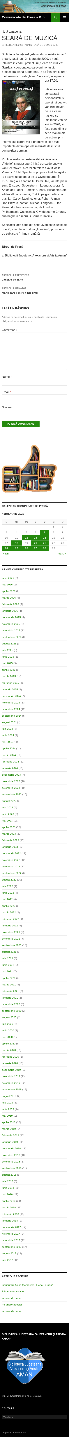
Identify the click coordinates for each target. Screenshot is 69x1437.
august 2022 (9, 879)
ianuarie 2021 (10, 997)
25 (16, 548)
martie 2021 (9, 984)
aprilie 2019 (8, 1122)
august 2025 (9, 643)
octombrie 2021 (11, 938)
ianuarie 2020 (10, 1063)
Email (6, 392)
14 (44, 537)
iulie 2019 (7, 1102)
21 (44, 543)
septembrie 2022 (12, 873)
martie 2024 (9, 755)
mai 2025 (7, 663)
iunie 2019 (8, 1109)
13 (35, 537)
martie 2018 (9, 1207)
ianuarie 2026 (10, 610)
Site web (7, 407)
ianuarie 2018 (10, 1220)
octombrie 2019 (11, 1082)
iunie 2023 (8, 814)
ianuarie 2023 (10, 846)
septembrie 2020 (12, 1010)
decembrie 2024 (11, 696)
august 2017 (9, 1253)
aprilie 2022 (8, 905)
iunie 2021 (8, 964)
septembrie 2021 (12, 945)
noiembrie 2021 (11, 932)
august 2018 (9, 1174)
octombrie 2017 (11, 1240)
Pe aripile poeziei (12, 1304)
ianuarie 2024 (10, 768)
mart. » (62, 553)
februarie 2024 (10, 761)
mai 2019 (7, 1115)
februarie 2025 (10, 682)
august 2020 (9, 1017)
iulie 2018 (7, 1181)
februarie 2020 (10, 1056)
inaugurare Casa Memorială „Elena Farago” (27, 1284)
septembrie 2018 (12, 1168)
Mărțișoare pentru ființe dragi (20, 290)
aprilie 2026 (8, 591)
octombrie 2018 (11, 1161)
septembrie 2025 (12, 637)
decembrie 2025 (11, 617)
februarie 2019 (10, 1135)
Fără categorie (12, 32)
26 (26, 548)
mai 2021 (7, 971)
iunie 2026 (8, 578)
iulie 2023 (7, 807)
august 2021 (9, 951)
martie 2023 (9, 833)
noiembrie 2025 (11, 623)
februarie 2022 (10, 919)
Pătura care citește (13, 1291)
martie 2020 (9, 1050)
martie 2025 (9, 676)
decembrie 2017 (11, 1227)
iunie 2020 (8, 1030)
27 (35, 548)
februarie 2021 (10, 991)
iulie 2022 (7, 886)
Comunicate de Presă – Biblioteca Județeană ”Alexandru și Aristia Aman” (26, 17)
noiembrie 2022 (11, 859)
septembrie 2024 (12, 715)
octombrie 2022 (11, 866)
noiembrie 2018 (11, 1155)
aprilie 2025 (8, 669)
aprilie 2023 (8, 827)
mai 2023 (7, 820)
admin (28, 45)
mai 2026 (7, 584)
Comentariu (9, 330)
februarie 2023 (10, 840)
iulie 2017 (7, 1259)
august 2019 (9, 1096)
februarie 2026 (10, 604)
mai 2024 (7, 741)
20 (35, 543)
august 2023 (9, 800)
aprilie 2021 (8, 978)
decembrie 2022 (11, 853)
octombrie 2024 (11, 709)
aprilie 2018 (8, 1200)
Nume (7, 376)
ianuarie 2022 (10, 925)
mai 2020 (7, 1037)
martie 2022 (9, 912)
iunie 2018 (8, 1187)
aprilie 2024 (8, 748)
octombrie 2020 (11, 1004)
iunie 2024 (8, 735)
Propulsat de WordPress (14, 1432)
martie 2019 (9, 1128)
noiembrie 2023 (11, 781)
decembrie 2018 (11, 1148)
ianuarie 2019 (10, 1141)
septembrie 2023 (12, 794)
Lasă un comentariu (46, 45)
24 (6, 548)
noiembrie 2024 (11, 702)
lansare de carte (11, 1298)
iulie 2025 (7, 650)
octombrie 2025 (11, 630)
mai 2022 (7, 899)
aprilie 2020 (8, 1043)
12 (26, 537)
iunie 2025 (8, 656)
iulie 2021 (7, 958)
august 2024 (9, 722)
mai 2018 (7, 1194)
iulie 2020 (7, 1023)
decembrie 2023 (11, 774)
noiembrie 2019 (11, 1076)
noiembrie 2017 (11, 1233)
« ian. (6, 553)
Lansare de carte (15, 277)
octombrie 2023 (11, 787)
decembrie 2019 (11, 1069)
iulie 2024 (7, 728)
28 (44, 548)
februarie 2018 (10, 1214)
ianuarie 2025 (10, 689)
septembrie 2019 (12, 1089)
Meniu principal (64, 17)
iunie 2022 (8, 892)
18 (16, 543)
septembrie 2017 (12, 1246)
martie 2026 (9, 597)
